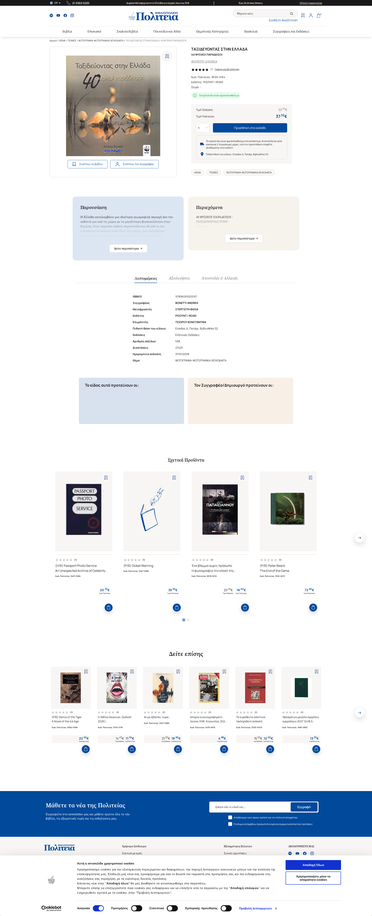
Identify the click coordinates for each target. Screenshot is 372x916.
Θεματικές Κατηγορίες (212, 31)
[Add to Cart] (109, 608)
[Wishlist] (303, 16)
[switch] (136, 908)
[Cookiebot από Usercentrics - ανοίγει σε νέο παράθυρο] (51, 908)
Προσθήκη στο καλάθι (250, 128)
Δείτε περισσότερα (128, 248)
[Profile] (311, 16)
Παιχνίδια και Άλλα (167, 31)
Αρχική (53, 40)
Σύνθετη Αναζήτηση (283, 20)
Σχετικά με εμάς (132, 853)
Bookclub (250, 31)
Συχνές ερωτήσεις (235, 853)
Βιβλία (67, 31)
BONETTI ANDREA (204, 61)
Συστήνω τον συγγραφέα (138, 164)
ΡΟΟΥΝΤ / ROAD (213, 82)
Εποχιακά (94, 31)
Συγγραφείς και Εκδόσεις (291, 31)
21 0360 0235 (80, 3)
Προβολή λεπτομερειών (255, 908)
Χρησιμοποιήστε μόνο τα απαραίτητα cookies (313, 878)
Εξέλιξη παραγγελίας (311, 3)
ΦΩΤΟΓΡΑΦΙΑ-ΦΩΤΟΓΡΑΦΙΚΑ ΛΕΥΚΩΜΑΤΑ (101, 40)
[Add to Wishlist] (167, 56)
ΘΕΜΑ (62, 40)
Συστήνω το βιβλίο (90, 164)
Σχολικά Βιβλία (127, 31)
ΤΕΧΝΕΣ (72, 40)
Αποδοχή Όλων (313, 865)
